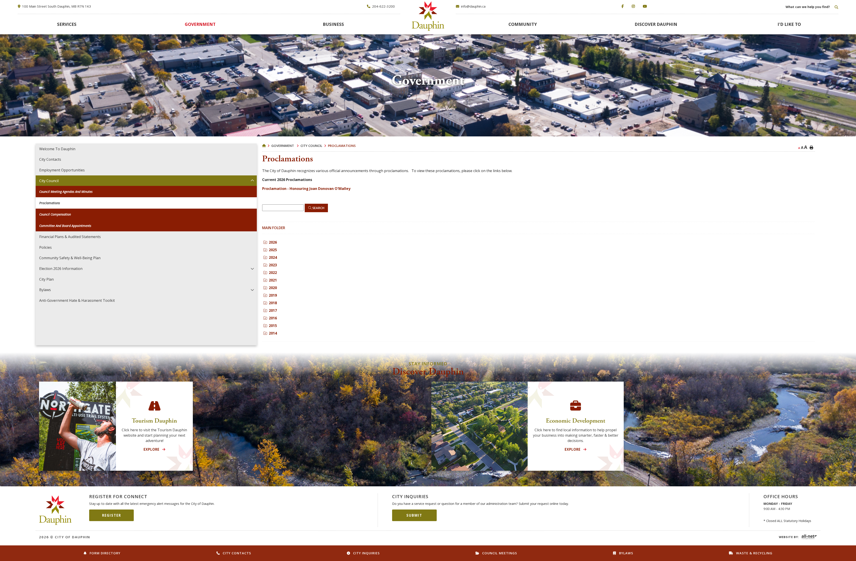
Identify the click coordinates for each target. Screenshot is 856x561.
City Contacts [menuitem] (50, 159)
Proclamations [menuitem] (49, 203)
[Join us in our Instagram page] (634, 6)
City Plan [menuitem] (46, 279)
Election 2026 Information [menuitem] (60, 268)
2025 (273, 249)
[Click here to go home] (266, 146)
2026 (273, 242)
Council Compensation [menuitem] (55, 214)
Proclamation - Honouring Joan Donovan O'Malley (306, 188)
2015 (273, 325)
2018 (273, 302)
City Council (311, 146)
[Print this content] (811, 147)
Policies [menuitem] (45, 247)
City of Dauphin (55, 510)
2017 (273, 310)
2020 (273, 287)
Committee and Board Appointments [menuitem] (65, 226)
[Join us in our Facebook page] (623, 6)
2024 (273, 257)
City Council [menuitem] (49, 180)
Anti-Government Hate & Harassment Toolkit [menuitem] (77, 300)
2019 (273, 295)
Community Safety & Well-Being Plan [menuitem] (70, 257)
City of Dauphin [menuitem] (428, 16)
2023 (273, 265)
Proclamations (342, 146)
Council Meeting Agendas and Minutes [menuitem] (66, 191)
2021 (273, 280)
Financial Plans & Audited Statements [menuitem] (70, 236)
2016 (273, 318)
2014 (273, 333)
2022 (273, 272)
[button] (252, 180)
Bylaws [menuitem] (45, 289)
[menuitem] (66, 24)
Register (111, 515)
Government (283, 146)
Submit (414, 515)
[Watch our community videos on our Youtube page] (646, 6)
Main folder (273, 227)
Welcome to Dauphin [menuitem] (57, 148)
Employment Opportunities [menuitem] (62, 170)
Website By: (789, 537)
